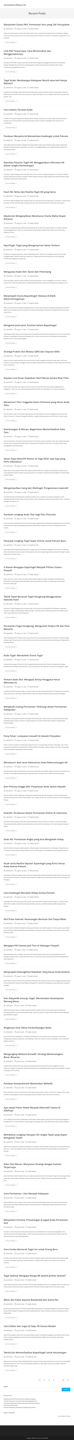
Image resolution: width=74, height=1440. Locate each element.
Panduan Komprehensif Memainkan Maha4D (28, 1083)
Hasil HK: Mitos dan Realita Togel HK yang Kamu (30, 191)
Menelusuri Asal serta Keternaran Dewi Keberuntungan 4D (36, 762)
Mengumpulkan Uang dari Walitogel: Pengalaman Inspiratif (36, 487)
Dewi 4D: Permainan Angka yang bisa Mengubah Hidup (34, 839)
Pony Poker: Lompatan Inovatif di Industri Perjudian (32, 735)
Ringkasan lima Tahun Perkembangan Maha (27, 1027)
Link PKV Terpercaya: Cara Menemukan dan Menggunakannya (20, 1401)
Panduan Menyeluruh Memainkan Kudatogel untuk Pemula (36, 136)
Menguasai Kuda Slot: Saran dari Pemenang (27, 271)
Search (6, 1386)
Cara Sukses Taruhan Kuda (18, 109)
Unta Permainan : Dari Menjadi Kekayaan (26, 1193)
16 (63, 1380)
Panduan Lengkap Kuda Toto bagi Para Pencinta (30, 514)
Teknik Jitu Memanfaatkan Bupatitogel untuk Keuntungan (35, 1352)
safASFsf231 (9, 29)
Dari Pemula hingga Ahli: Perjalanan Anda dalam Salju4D (35, 786)
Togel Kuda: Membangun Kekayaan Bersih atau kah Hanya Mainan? (22, 1403)
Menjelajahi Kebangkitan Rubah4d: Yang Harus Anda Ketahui (37, 971)
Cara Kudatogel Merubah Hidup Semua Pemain (29, 892)
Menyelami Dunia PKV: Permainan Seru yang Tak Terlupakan (36, 24)
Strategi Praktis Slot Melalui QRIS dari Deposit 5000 (32, 351)
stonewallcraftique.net (15, 4)
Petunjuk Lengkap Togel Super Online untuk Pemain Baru (35, 540)
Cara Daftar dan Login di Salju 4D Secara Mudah (30, 1326)
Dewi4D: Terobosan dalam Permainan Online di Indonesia (35, 812)
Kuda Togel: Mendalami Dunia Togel (23, 655)
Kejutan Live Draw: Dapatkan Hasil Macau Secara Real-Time (36, 377)
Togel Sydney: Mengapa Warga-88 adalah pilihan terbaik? (35, 1275)
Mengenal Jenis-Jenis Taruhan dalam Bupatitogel (30, 325)
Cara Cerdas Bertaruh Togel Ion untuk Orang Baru (31, 1249)
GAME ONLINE (34, 29)
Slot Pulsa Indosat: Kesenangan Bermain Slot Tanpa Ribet (35, 919)
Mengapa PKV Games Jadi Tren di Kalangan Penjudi (31, 945)
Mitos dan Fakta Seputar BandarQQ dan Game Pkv (31, 1299)
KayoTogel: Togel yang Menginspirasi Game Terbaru (32, 245)
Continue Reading (11, 42)
